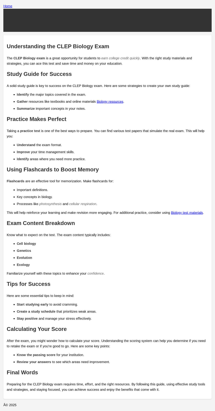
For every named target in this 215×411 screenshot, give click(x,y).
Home (7, 6)
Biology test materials (187, 212)
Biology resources (110, 101)
